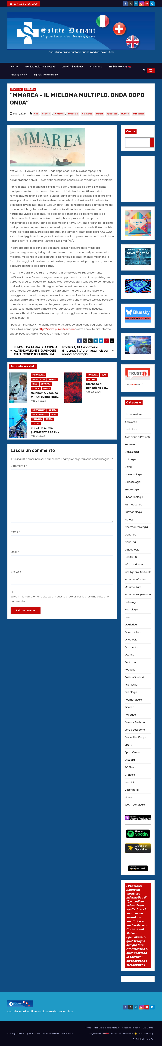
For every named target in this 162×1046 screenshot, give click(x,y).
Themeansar (66, 1033)
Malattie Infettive (39, 414)
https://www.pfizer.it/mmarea (57, 329)
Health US (131, 557)
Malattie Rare (133, 587)
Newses (53, 1033)
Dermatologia (38, 375)
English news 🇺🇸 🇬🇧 (120, 66)
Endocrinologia (134, 497)
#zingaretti (138, 113)
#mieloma (72, 113)
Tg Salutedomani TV (46, 74)
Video (128, 797)
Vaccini (46, 388)
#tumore (125, 113)
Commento (19, 466)
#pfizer (99, 113)
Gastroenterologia (136, 527)
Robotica (130, 715)
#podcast (112, 113)
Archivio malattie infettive (40, 66)
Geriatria (130, 542)
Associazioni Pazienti (137, 437)
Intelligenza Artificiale (138, 572)
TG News (130, 767)
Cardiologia (132, 452)
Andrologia (131, 429)
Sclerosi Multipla (135, 722)
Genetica (52, 379)
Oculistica (131, 624)
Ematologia (16, 89)
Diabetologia (132, 482)
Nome (15, 532)
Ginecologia (132, 549)
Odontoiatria (132, 632)
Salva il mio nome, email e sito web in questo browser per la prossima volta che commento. (60, 599)
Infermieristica (134, 564)
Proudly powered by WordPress (24, 1033)
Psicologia (131, 692)
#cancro (46, 113)
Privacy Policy (19, 74)
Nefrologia (131, 602)
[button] (144, 70)
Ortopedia (131, 647)
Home (14, 66)
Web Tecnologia (135, 804)
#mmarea (87, 113)
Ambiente (131, 422)
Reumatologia (133, 699)
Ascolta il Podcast (72, 66)
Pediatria (130, 662)
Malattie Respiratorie (138, 594)
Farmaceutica (133, 504)
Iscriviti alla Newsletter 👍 (124, 1033)
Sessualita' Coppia (136, 737)
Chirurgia (130, 459)
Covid (128, 467)
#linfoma (59, 113)
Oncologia (30, 89)
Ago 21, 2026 (38, 435)
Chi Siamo (96, 66)
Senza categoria (135, 730)
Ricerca (35, 388)
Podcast (130, 669)
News (34, 384)
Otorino (129, 654)
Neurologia (131, 609)
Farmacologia (38, 379)
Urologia (130, 775)
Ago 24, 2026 (38, 400)
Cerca (130, 131)
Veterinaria (132, 790)
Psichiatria (131, 684)
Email (15, 552)
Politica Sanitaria (135, 677)
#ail (36, 113)
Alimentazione (133, 414)
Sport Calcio (132, 752)
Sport (128, 745)
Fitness (129, 519)
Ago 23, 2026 (93, 391)
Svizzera (91, 379)
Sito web (16, 572)
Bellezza (130, 444)
